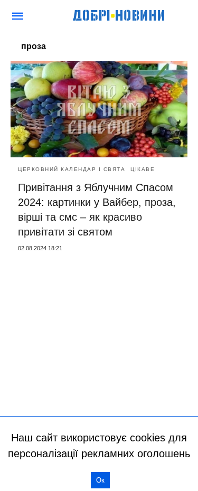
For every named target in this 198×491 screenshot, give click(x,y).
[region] (99, 339)
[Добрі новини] (119, 15)
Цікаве (142, 169)
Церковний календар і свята (71, 169)
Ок (100, 480)
